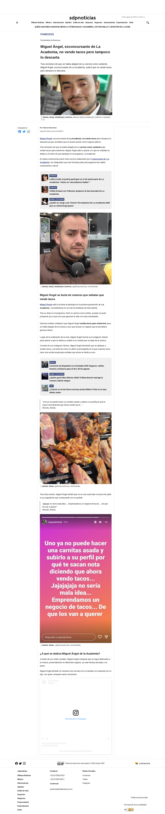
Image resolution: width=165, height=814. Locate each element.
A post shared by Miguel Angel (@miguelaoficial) (75, 751)
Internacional (58, 22)
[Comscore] (142, 763)
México (49, 22)
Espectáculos (122, 22)
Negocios (98, 22)
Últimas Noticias (37, 22)
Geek (131, 22)
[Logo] (82, 18)
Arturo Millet (102, 27)
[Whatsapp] (28, 131)
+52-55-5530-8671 (57, 779)
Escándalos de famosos (50, 40)
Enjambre (88, 27)
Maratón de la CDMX (120, 27)
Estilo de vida (78, 22)
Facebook (86, 775)
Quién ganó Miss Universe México (51, 27)
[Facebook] (19, 131)
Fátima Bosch (75, 27)
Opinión (68, 22)
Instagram (86, 783)
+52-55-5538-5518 (57, 775)
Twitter (85, 779)
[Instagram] (24, 763)
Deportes (89, 22)
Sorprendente (109, 22)
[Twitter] (24, 131)
